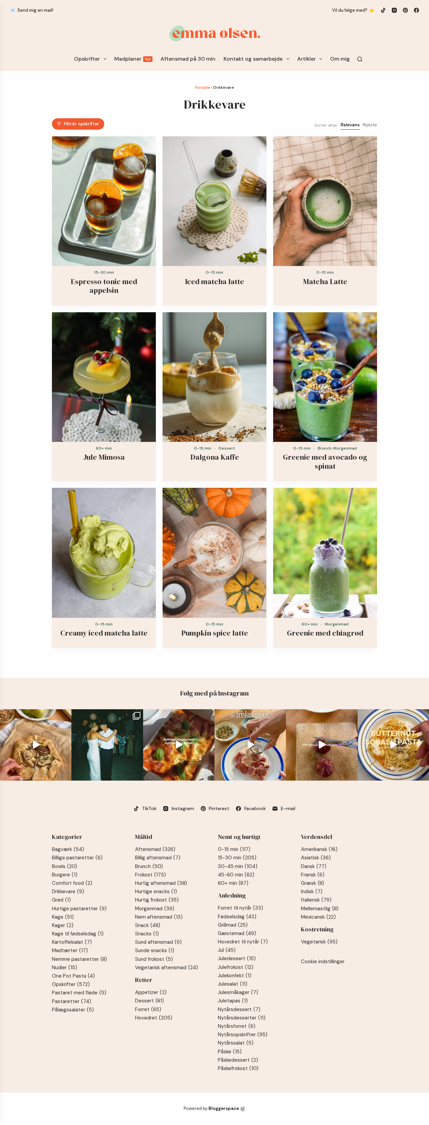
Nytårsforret (236, 1026)
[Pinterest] (405, 10)
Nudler (64, 967)
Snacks (147, 933)
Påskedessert (238, 1060)
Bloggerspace (223, 1108)
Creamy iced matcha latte (103, 633)
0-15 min (214, 272)
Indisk (311, 891)
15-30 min (104, 272)
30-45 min (237, 866)
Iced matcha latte (214, 281)
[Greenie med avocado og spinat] (325, 377)
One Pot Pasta (73, 976)
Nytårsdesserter (241, 1017)
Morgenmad (345, 448)
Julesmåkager (238, 992)
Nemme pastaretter (79, 959)
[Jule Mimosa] (104, 377)
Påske (230, 1051)
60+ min (104, 448)
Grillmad (233, 925)
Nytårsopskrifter (242, 1034)
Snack (147, 925)
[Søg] (359, 59)
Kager (62, 925)
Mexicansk (318, 917)
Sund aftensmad (158, 942)
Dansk (313, 866)
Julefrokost (235, 967)
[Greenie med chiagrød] (325, 553)
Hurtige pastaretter (79, 908)
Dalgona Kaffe (214, 457)
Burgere (64, 874)
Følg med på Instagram (214, 693)
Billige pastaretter (77, 857)
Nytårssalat (235, 1043)
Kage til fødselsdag (78, 933)
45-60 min (236, 874)
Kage (63, 917)
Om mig (340, 58)
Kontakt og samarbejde (253, 58)
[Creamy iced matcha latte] (104, 553)
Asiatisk (316, 857)
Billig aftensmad (157, 857)
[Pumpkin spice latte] (214, 553)
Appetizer (151, 992)
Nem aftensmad (159, 917)
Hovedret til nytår (243, 941)
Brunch (324, 448)
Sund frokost (154, 959)
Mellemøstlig (320, 908)
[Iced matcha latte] (214, 201)
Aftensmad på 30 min (188, 58)
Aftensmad (155, 849)
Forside (202, 87)
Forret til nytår (240, 908)
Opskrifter (87, 58)
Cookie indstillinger (323, 961)
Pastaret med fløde (79, 992)
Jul (227, 950)
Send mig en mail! (35, 10)
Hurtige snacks (156, 891)
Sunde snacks (154, 950)
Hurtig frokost (157, 900)
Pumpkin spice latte (214, 633)
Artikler (306, 58)
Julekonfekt (234, 975)
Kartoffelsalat (72, 942)
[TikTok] (383, 10)
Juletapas (233, 1000)
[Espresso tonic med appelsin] (104, 201)
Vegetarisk (319, 941)
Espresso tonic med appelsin (104, 285)
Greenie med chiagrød (325, 633)
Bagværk (68, 849)
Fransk (312, 874)
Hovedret (153, 1017)
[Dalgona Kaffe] (214, 377)
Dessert (227, 448)
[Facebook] (416, 10)
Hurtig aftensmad (161, 883)
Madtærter (70, 950)
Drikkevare (68, 891)
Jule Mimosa (104, 457)
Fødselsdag (237, 916)
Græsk (312, 883)
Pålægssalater (73, 1009)
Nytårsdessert (239, 1009)
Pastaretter (71, 1001)
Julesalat (232, 984)
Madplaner (132, 58)
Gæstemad (237, 933)
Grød (61, 900)
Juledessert (237, 958)
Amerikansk (319, 849)
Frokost (150, 874)
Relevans (350, 125)
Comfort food (72, 883)
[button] (78, 124)
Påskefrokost (238, 1068)
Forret (148, 1009)
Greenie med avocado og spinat (325, 461)
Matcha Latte (325, 281)
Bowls (64, 866)
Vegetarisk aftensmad (166, 967)
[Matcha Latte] (325, 201)
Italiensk (316, 900)
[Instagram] (394, 10)
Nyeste (370, 125)
